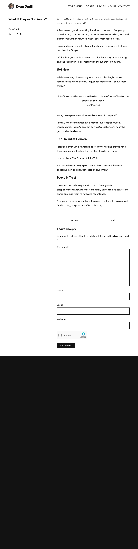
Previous (74, 219)
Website (61, 319)
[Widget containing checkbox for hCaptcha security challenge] (72, 335)
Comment (63, 246)
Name (60, 290)
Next (112, 219)
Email (60, 304)
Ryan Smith (25, 6)
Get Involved (93, 104)
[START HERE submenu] (83, 6)
